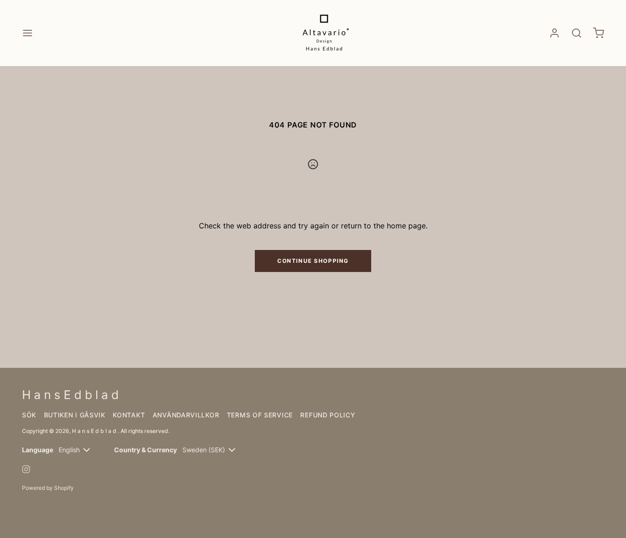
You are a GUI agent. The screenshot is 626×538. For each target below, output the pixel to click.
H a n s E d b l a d (95, 430)
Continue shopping (313, 260)
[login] (555, 33)
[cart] (599, 33)
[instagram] (26, 469)
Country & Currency (145, 450)
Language (37, 450)
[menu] (27, 33)
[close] (577, 33)
